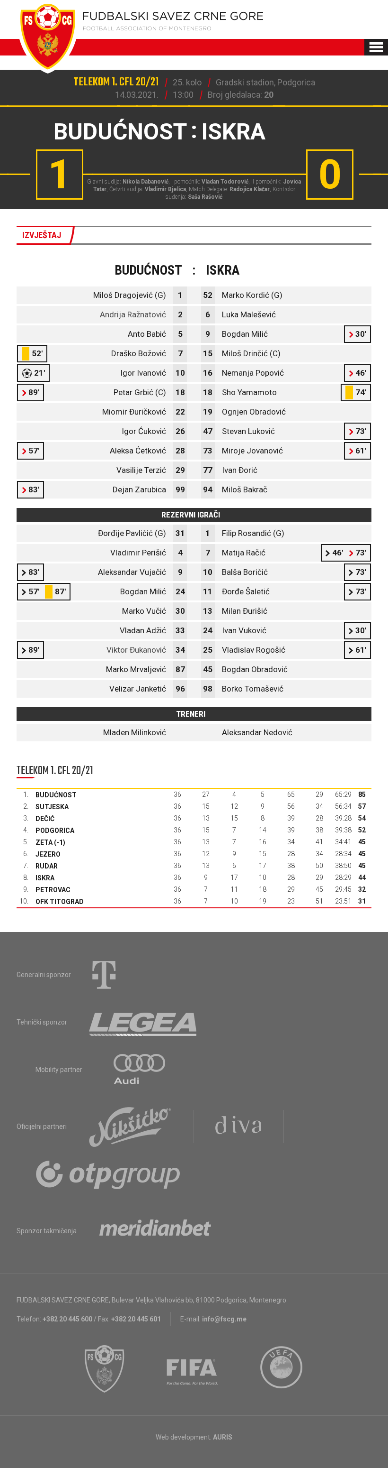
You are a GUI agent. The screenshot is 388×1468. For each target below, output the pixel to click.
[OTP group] (108, 1174)
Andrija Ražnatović (133, 314)
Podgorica (54, 830)
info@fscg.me (224, 1319)
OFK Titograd (59, 901)
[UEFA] (282, 1369)
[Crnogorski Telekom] (104, 974)
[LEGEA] (143, 1022)
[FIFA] (192, 1369)
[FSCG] (104, 1369)
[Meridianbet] (155, 1231)
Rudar (46, 866)
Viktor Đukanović (136, 650)
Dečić (44, 818)
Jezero (48, 854)
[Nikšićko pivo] (130, 1126)
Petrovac (53, 890)
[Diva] (239, 1126)
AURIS (222, 1437)
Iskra (44, 878)
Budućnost (56, 795)
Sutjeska (52, 807)
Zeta (44, 842)
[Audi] (140, 1069)
